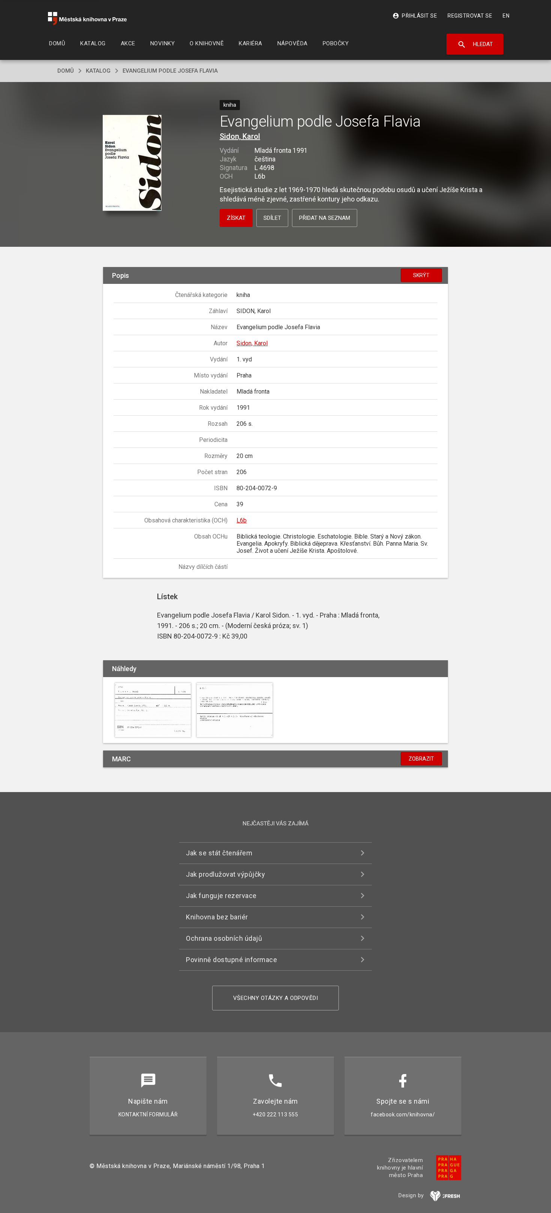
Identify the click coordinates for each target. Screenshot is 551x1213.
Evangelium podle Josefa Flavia (170, 70)
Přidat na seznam (324, 218)
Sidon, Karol (240, 136)
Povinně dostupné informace (231, 960)
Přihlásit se (414, 15)
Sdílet (272, 218)
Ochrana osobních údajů (224, 938)
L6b (242, 520)
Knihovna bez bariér (217, 917)
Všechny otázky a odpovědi (275, 998)
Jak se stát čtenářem (219, 853)
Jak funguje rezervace (221, 896)
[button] (132, 163)
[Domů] (87, 18)
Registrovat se (470, 16)
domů (65, 70)
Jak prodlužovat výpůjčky (225, 874)
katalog (98, 70)
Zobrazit (421, 759)
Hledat (475, 44)
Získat (236, 218)
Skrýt (421, 275)
